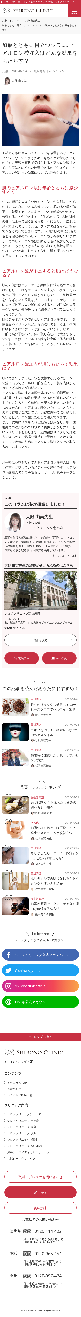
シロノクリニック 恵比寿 (23, 1120)
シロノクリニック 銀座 (21, 1127)
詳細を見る (41, 640)
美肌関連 (36, 699)
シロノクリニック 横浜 (21, 1133)
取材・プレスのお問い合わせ (40, 1177)
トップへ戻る (42, 1037)
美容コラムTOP (10, 20)
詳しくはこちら (63, 556)
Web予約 (40, 1192)
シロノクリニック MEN (22, 1139)
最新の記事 (14, 1089)
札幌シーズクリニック (21, 1158)
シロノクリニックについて (24, 1114)
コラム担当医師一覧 (20, 1095)
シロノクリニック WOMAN (24, 1146)
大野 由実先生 (32, 20)
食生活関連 (37, 797)
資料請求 (40, 1207)
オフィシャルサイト (17, 1061)
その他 (35, 822)
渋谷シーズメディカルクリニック (28, 1152)
